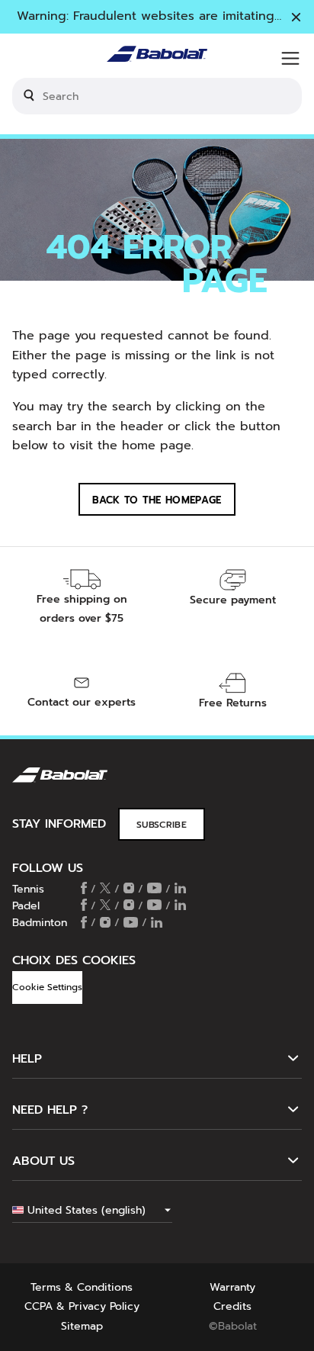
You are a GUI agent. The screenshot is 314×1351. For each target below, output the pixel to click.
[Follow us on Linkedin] (180, 889)
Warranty (232, 1287)
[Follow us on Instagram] (128, 889)
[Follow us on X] (105, 889)
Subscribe (161, 825)
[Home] (157, 57)
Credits (232, 1306)
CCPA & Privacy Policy (81, 1306)
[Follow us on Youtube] (154, 889)
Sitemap (82, 1326)
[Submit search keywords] (29, 95)
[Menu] (290, 59)
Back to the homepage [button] (157, 500)
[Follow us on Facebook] (84, 889)
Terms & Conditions (81, 1287)
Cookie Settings (47, 987)
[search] (157, 96)
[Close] (296, 18)
